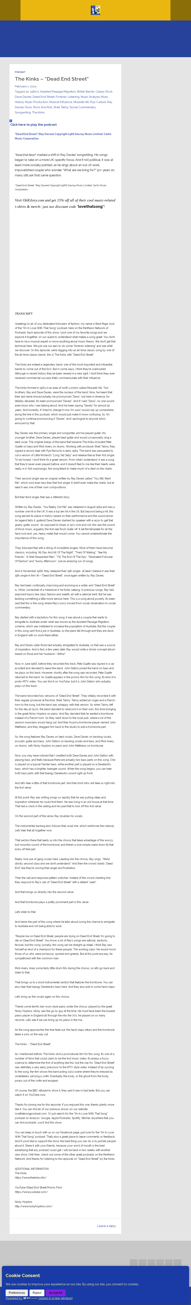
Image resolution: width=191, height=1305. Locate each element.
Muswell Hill (81, 102)
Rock (28, 107)
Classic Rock (104, 91)
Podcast (20, 72)
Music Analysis (90, 96)
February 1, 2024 (25, 86)
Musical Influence (60, 102)
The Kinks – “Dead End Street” (52, 79)
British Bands (85, 91)
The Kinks (38, 112)
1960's (34, 91)
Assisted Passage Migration (58, 91)
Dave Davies (23, 96)
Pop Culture (98, 102)
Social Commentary (83, 107)
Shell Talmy (61, 107)
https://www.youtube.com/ (31, 1191)
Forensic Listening (67, 96)
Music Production (36, 102)
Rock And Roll (42, 107)
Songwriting (23, 112)
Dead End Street (43, 96)
